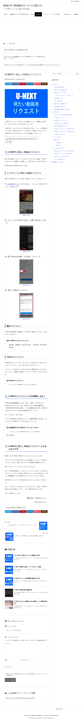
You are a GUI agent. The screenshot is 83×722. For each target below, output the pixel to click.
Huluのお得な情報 (59, 87)
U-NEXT (13, 43)
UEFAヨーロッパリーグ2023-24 (63, 153)
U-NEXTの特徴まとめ (60, 126)
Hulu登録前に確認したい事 (61, 109)
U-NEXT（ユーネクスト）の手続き (64, 131)
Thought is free (50, 718)
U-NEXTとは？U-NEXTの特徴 (63, 115)
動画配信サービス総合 (58, 162)
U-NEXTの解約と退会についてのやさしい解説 (27, 567)
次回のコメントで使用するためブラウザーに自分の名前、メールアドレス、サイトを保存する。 (26, 674)
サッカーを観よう (57, 148)
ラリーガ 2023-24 (59, 159)
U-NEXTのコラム (59, 117)
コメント (7, 643)
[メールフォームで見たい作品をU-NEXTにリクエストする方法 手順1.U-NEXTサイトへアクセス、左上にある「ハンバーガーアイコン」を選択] (26, 201)
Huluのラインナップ (60, 92)
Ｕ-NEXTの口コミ (59, 134)
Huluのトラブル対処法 (60, 90)
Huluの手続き (58, 101)
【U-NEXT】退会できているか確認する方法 (27, 555)
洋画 (58, 142)
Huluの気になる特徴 (60, 103)
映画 (56, 139)
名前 (6, 659)
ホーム (6, 43)
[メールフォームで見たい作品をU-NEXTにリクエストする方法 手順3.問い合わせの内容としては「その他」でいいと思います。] (26, 271)
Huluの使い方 (58, 98)
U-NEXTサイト (13, 184)
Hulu (54, 84)
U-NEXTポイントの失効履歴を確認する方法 (27, 578)
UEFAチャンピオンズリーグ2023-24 (64, 151)
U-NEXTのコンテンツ (40, 498)
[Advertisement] (41, 28)
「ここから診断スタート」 (12, 58)
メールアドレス (24, 659)
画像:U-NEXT (26, 215)
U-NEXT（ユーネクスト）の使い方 (64, 128)
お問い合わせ (59, 709)
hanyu (45, 502)
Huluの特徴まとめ (59, 106)
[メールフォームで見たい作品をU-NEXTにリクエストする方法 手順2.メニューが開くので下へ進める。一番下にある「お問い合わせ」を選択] (26, 238)
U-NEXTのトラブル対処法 (62, 123)
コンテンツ (56, 137)
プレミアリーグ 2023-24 (61, 156)
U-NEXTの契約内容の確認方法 (23, 590)
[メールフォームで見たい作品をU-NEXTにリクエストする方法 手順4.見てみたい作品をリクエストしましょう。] (26, 305)
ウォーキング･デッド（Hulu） (64, 95)
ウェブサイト (8, 667)
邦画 (58, 145)
